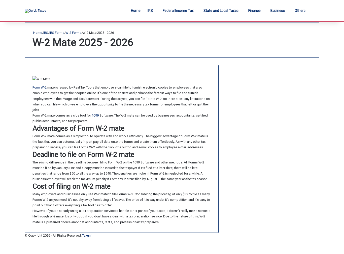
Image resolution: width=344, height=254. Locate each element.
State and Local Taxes (220, 11)
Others (300, 11)
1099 (95, 115)
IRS (150, 11)
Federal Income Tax (178, 11)
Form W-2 (39, 87)
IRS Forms (56, 33)
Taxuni (86, 235)
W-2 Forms (73, 33)
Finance (254, 11)
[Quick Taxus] (35, 11)
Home (136, 11)
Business (277, 11)
